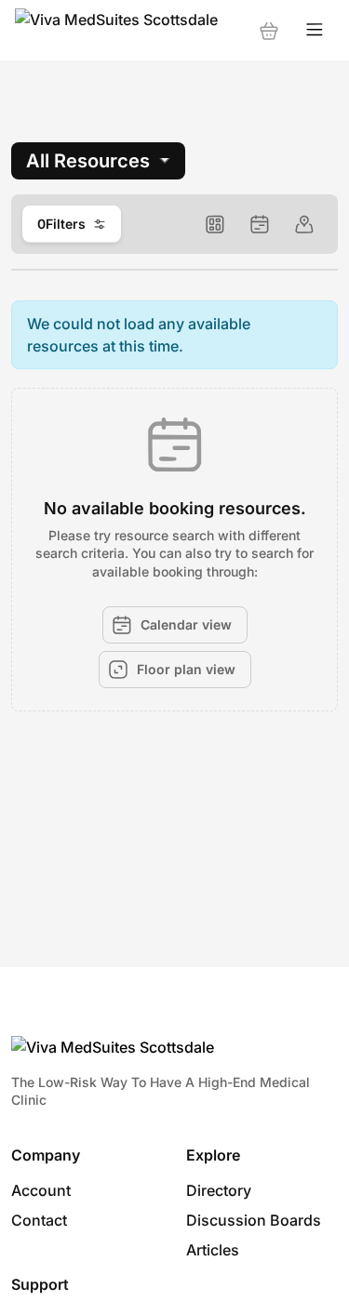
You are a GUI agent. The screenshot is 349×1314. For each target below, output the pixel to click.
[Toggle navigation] (314, 30)
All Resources (88, 161)
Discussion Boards (253, 1220)
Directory (218, 1190)
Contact (39, 1220)
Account (41, 1190)
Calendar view (186, 624)
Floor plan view (186, 669)
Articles (212, 1250)
